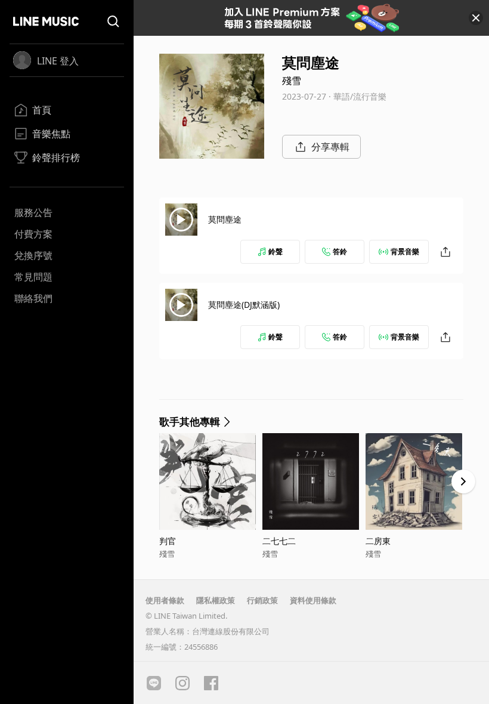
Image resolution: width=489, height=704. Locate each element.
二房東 (378, 541)
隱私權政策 (215, 600)
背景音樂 (405, 251)
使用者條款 (165, 600)
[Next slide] (463, 481)
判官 (167, 541)
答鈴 (340, 251)
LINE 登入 (58, 60)
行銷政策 (262, 600)
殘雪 (291, 80)
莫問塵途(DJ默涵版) (244, 304)
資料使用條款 (313, 600)
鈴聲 (275, 251)
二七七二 (279, 541)
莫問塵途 (225, 219)
